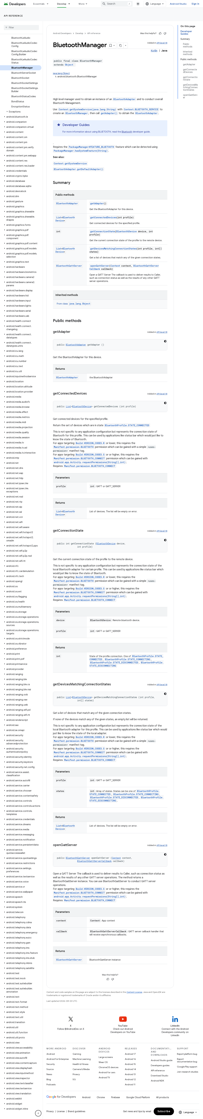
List (58, 217)
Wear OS (103, 1062)
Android (50, 1054)
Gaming (77, 1054)
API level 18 (162, 43)
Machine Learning (82, 1059)
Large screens (106, 1057)
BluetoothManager (76, 113)
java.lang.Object (61, 73)
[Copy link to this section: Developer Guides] (93, 125)
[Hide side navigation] (38, 1113)
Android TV (104, 1077)
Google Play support (187, 1066)
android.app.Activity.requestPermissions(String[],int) (89, 462)
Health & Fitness (80, 1064)
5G (74, 1079)
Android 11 (130, 1084)
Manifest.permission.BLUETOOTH (74, 446)
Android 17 (130, 1054)
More (82, 3)
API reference (13, 15)
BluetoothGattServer (69, 265)
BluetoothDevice (126, 231)
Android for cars (107, 1072)
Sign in (195, 3)
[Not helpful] (165, 33)
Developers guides (160, 1065)
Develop (61, 3)
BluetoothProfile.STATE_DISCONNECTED (114, 662)
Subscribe (163, 1111)
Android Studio (178, 3)
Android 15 (130, 1064)
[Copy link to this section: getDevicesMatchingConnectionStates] (114, 684)
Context (115, 265)
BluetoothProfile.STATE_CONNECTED (127, 425)
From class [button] (73, 303)
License (61, 1111)
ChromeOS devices (108, 1067)
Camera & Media (81, 1069)
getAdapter (97, 203)
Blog (48, 1079)
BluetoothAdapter (124, 99)
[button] (20, 111)
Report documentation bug (187, 1060)
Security (50, 1064)
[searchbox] (21, 27)
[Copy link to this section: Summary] (73, 183)
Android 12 (130, 1079)
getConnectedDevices (103, 217)
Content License (134, 992)
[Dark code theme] (165, 341)
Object (69, 64)
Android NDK (157, 1080)
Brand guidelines (76, 1111)
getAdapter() (109, 113)
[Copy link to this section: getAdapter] (73, 332)
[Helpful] (160, 33)
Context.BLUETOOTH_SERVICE (141, 109)
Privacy (76, 1074)
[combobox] (117, 4)
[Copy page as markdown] (121, 45)
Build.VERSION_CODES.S (90, 454)
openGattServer (99, 265)
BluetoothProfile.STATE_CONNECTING (127, 659)
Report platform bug (187, 1054)
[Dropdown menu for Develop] (70, 4)
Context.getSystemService (70, 163)
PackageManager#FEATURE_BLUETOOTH (91, 146)
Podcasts (51, 1084)
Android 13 (130, 1074)
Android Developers (62, 33)
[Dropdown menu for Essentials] (49, 4)
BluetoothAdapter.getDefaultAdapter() (78, 169)
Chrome (101, 1097)
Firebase (115, 1097)
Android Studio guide (161, 1060)
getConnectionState (102, 231)
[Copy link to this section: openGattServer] (80, 845)
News (49, 1074)
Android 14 (130, 1069)
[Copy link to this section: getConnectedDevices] (90, 394)
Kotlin (154, 50)
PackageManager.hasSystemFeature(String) (81, 150)
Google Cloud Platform (138, 1097)
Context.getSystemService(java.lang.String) (87, 109)
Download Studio (159, 1075)
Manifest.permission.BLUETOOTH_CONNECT (79, 458)
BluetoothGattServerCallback (94, 861)
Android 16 (130, 1059)
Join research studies (187, 1071)
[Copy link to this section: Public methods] (84, 321)
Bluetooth (127, 131)
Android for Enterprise (57, 1059)
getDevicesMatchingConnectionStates (113, 248)
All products (162, 1097)
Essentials (39, 3)
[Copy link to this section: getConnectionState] (86, 531)
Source (50, 1069)
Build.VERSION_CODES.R (90, 443)
